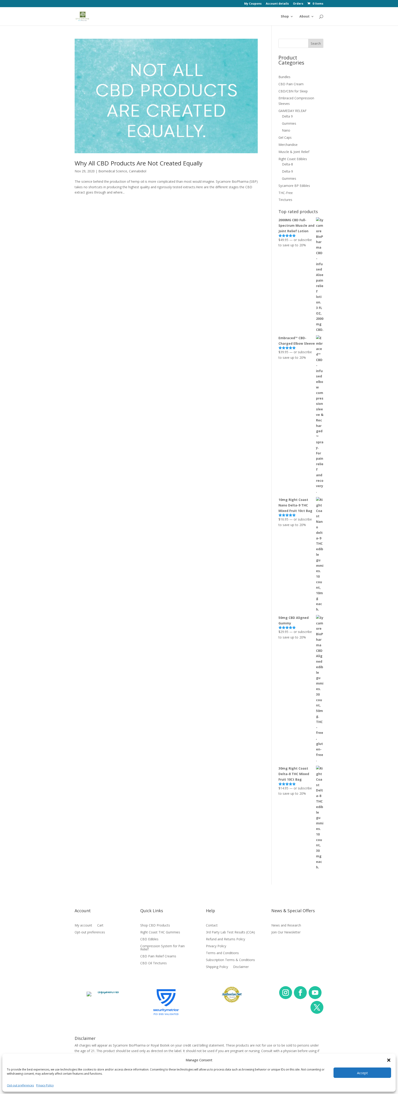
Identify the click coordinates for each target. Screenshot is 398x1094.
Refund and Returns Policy (225, 939)
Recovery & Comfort (260, 47)
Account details (277, 4)
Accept (362, 1072)
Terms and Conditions (222, 953)
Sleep (247, 56)
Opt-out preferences (20, 1085)
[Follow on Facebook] (300, 992)
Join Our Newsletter (286, 932)
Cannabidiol (137, 171)
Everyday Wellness (258, 65)
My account (83, 925)
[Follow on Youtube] (315, 992)
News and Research (286, 925)
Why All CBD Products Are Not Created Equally (138, 163)
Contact (212, 925)
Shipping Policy (217, 967)
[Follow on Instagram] (285, 992)
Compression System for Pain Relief (162, 947)
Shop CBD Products (155, 925)
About (304, 16)
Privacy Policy (45, 1085)
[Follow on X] (316, 1007)
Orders (298, 4)
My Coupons (253, 4)
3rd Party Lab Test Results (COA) (230, 932)
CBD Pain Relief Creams (158, 956)
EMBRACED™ (206, 65)
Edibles (202, 56)
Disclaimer (241, 967)
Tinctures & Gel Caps (213, 84)
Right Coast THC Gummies (160, 932)
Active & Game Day (259, 74)
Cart (100, 925)
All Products (206, 47)
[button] (388, 1060)
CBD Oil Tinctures (153, 963)
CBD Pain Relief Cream (214, 74)
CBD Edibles (149, 939)
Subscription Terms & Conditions (230, 960)
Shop (285, 16)
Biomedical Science (112, 171)
